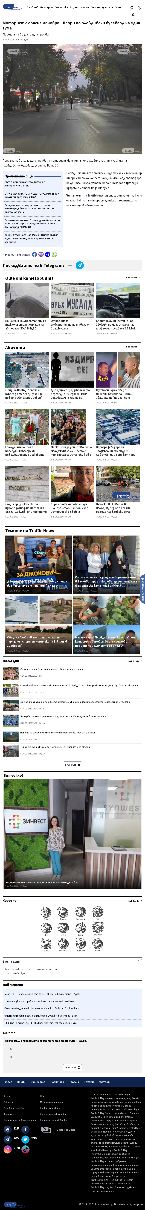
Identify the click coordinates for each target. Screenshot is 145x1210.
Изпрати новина (142, 589)
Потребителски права (53, 1114)
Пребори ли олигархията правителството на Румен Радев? (46, 1041)
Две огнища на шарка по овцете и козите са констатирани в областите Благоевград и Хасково (75, 702)
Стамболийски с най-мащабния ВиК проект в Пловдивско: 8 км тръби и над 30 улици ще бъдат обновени (79, 685)
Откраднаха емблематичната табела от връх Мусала (71, 325)
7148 (24, 460)
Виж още (71, 765)
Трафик (74, 1082)
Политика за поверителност (20, 1120)
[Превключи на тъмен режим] (139, 7)
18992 (24, 886)
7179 (115, 403)
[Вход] (133, 16)
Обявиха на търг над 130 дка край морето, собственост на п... (40, 1023)
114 (43, 723)
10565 (94, 591)
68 (42, 708)
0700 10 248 (64, 1130)
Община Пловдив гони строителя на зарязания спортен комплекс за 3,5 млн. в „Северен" (37, 641)
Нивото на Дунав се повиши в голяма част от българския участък (57, 733)
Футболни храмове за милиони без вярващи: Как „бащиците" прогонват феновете (114, 394)
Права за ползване (50, 1108)
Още (118, 7)
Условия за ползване (15, 1108)
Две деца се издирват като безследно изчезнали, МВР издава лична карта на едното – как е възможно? (70, 394)
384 (43, 739)
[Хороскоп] (72, 951)
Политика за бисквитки (53, 1120)
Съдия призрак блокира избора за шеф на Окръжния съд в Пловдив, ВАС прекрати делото (26, 508)
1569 (69, 333)
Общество (37, 1082)
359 (43, 754)
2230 (115, 517)
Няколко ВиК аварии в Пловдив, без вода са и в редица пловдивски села (113, 508)
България (46, 7)
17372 (94, 651)
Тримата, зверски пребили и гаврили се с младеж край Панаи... (40, 1001)
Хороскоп (10, 900)
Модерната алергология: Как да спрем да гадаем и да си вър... (43, 882)
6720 (115, 460)
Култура (107, 7)
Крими (85, 7)
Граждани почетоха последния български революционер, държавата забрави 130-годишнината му (26, 451)
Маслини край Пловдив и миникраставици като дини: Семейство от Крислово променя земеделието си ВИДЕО (105, 641)
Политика (61, 7)
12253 (70, 403)
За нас (7, 1096)
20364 (70, 517)
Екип (42, 1096)
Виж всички (131, 277)
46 (42, 692)
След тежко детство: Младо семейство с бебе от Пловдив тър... (43, 1008)
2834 (69, 460)
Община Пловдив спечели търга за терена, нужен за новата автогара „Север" (24, 394)
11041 (24, 403)
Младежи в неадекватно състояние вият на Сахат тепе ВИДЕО (42, 994)
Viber (41, 254)
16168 (26, 651)
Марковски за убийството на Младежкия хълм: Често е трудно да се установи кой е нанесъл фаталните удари (71, 451)
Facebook (34, 254)
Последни (11, 660)
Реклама (8, 1102)
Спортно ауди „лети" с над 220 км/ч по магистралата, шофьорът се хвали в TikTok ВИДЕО (116, 325)
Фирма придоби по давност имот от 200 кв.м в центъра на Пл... (41, 1016)
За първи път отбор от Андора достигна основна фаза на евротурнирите (63, 716)
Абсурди (104, 1082)
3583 (24, 517)
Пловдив (33, 7)
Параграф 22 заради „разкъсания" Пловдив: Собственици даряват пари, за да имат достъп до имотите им (116, 451)
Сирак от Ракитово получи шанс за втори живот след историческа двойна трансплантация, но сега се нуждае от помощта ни (70, 508)
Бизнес (74, 7)
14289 (26, 591)
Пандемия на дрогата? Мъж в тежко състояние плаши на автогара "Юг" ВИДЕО (25, 325)
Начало (7, 1082)
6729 (115, 333)
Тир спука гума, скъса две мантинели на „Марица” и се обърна (55, 747)
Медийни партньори (51, 1102)
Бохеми (89, 1082)
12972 (24, 333)
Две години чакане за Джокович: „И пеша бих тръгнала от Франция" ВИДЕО (37, 583)
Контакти (9, 1114)
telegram (47, 254)
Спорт (95, 7)
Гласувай (71, 1067)
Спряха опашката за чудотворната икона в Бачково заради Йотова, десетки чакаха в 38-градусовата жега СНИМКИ (106, 581)
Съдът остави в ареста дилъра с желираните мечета (51, 669)
